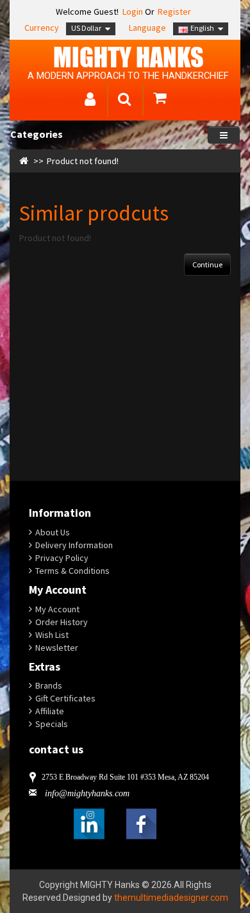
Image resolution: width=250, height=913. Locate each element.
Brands (48, 685)
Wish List (52, 635)
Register (174, 11)
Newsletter (56, 647)
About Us (52, 532)
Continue (207, 264)
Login (132, 11)
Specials (51, 724)
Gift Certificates (65, 698)
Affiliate (49, 711)
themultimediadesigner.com (171, 897)
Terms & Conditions (72, 570)
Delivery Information (74, 545)
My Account (57, 609)
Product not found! (83, 161)
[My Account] (90, 101)
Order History (61, 622)
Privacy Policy (61, 558)
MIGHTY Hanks (128, 57)
